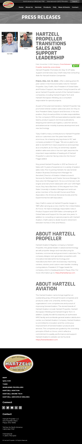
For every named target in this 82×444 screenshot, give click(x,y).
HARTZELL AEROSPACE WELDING (16, 397)
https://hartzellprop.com (65, 273)
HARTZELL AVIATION (11, 390)
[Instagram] (20, 407)
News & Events (64, 7)
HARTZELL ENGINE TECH (12, 394)
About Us (29, 7)
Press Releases (65, 64)
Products (47, 7)
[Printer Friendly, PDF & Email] (75, 66)
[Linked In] (16, 407)
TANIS (5, 384)
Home (21, 7)
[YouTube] (12, 407)
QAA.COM (7, 381)
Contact (75, 7)
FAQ (54, 7)
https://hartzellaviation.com (47, 340)
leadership (46, 67)
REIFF (5, 378)
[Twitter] (7, 407)
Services (38, 7)
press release (55, 67)
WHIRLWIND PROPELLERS (13, 387)
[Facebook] (3, 407)
